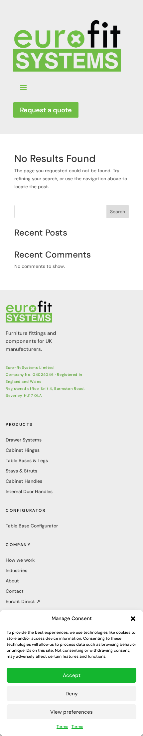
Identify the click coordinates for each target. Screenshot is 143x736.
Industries (16, 570)
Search (117, 212)
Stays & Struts (21, 471)
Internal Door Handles (29, 491)
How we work (20, 560)
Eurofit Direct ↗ (23, 601)
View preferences (71, 712)
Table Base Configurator (32, 526)
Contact (15, 591)
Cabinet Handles (24, 481)
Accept (71, 675)
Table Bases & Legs (27, 460)
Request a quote (46, 110)
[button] (133, 618)
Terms (62, 726)
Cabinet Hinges (23, 450)
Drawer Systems (24, 440)
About (12, 581)
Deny (72, 693)
